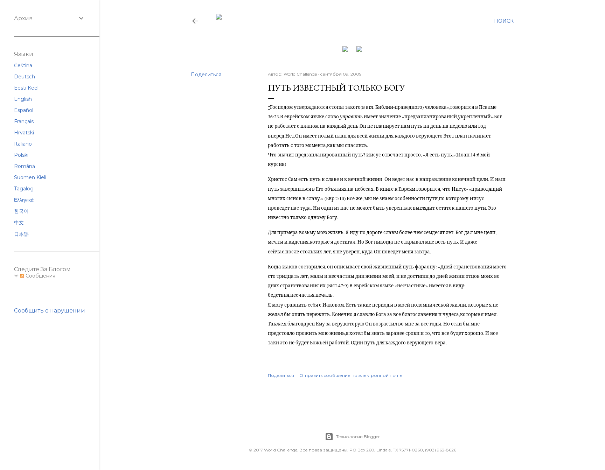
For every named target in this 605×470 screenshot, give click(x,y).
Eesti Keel (26, 88)
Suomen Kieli (30, 177)
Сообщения (39, 276)
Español (23, 110)
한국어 (21, 211)
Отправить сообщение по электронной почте (351, 375)
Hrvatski (24, 132)
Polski (21, 155)
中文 (19, 222)
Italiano (23, 144)
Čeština (23, 65)
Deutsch (24, 76)
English (23, 99)
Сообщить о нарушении (49, 310)
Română (24, 166)
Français (24, 121)
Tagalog (24, 188)
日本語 (21, 234)
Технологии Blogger (358, 436)
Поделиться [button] (206, 74)
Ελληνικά (24, 200)
